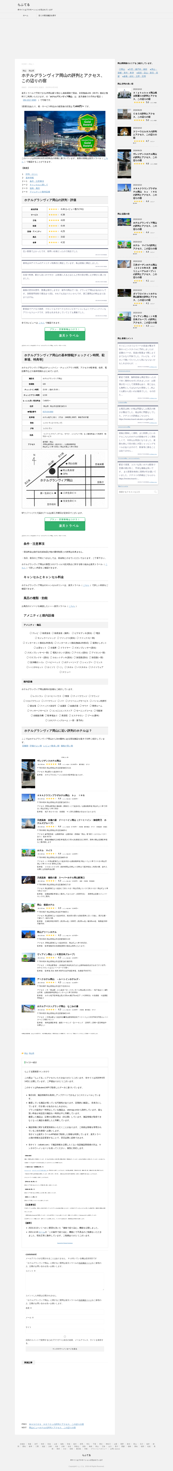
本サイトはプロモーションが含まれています (86, 1460)
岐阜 (30, 1446)
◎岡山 (122, 69)
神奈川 (108, 1444)
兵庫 (63, 1446)
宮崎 (71, 1449)
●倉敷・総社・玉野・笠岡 (134, 76)
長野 (122, 1444)
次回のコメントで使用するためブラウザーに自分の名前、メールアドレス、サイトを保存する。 (64, 1341)
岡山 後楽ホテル (45, 905)
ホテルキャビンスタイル (124, 371)
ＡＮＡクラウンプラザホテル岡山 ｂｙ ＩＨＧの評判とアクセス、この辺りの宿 (145, 193)
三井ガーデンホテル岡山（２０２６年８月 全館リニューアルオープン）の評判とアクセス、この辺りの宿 (145, 271)
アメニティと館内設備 (40, 192)
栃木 (75, 1444)
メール (30, 1317)
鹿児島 (78, 1449)
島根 (90, 1446)
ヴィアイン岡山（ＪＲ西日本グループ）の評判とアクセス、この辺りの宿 (145, 319)
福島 (62, 1444)
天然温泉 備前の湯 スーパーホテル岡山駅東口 (61, 877)
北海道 (22, 1444)
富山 (135, 1444)
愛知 (24, 1446)
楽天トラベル (67, 333)
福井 (148, 1444)
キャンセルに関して (39, 185)
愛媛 (123, 1446)
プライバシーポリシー (99, 1449)
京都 (50, 1446)
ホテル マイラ (44, 850)
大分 (64, 1449)
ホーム (25, 15)
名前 (29, 1308)
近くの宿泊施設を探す (47, 15)
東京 (101, 1444)
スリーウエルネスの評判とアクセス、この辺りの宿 (145, 134)
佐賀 (149, 1446)
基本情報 (30, 178)
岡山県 (31, 1053)
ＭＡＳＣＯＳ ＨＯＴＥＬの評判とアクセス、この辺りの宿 (56, 1424)
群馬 (81, 1444)
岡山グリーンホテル (47, 932)
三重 (37, 1446)
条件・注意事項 (37, 181)
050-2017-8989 (29, 100)
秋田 (42, 1444)
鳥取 (84, 1446)
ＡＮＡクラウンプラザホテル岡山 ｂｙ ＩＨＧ (61, 795)
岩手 (36, 1444)
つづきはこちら (153, 366)
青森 (29, 1444)
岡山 (26, 1053)
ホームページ (27, 1170)
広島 (103, 1446)
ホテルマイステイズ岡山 (124, 426)
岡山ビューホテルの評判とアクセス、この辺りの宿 (52, 1427)
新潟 (128, 1444)
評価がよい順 (36, 746)
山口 (110, 1446)
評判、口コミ (32, 174)
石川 (141, 1444)
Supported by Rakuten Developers (65, 1243)
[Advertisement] (86, 39)
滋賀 (43, 1446)
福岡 (142, 1446)
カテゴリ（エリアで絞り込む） (39, 1170)
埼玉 (88, 1444)
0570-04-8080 (48, 412)
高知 (136, 1446)
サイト (28, 1327)
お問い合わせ (115, 1449)
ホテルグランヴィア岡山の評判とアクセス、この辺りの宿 (145, 226)
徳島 (129, 1446)
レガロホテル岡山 (122, 402)
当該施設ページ (85, 1263)
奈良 (69, 1446)
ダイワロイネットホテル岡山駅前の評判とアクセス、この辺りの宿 (145, 297)
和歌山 (76, 1446)
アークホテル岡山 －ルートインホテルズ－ (58, 979)
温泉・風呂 (35, 188)
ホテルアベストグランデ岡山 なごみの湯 (57, 1006)
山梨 (115, 1444)
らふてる (24, 4)
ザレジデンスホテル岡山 (49, 761)
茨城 (68, 1444)
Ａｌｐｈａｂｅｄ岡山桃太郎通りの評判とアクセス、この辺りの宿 (145, 96)
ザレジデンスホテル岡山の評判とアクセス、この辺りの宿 (145, 157)
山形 (55, 1444)
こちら (42, 323)
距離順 (25, 746)
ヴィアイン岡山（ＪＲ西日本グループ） (56, 954)
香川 (116, 1446)
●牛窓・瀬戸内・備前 (137, 69)
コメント (31, 1271)
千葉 (94, 1444)
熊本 (58, 1449)
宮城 (49, 1444)
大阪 (56, 1446)
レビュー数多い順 (51, 746)
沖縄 (85, 1449)
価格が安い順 (67, 746)
